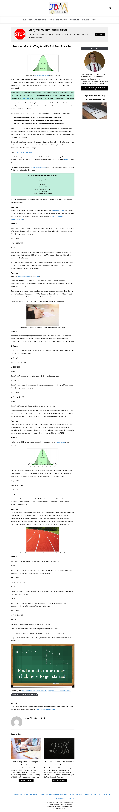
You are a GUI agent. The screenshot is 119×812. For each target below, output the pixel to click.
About (94, 20)
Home (24, 20)
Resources (85, 20)
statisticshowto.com (24, 152)
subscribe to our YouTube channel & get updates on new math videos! (46, 691)
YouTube (79, 794)
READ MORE (99, 34)
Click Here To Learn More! (95, 100)
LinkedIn (86, 794)
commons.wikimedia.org (41, 75)
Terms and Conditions (57, 798)
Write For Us (95, 794)
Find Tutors (64, 794)
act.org (36, 276)
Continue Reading (26, 781)
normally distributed (58, 210)
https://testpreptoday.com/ (45, 710)
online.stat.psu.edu (24, 276)
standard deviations (38, 167)
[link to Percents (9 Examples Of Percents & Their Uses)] (59, 748)
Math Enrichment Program (58, 20)
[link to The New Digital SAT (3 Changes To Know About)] (26, 748)
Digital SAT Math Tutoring (37, 20)
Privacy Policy (106, 794)
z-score (66, 160)
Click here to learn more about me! (94, 88)
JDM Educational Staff (35, 718)
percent (26, 98)
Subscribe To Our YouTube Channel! (24, 695)
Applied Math (74, 20)
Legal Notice (71, 798)
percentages (60, 442)
